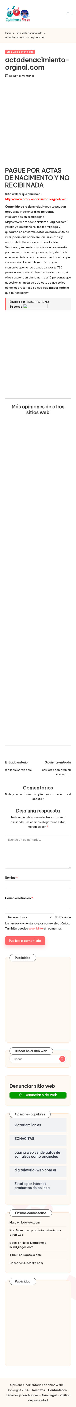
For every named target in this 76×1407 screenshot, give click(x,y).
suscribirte (35, 928)
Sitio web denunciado (20, 51)
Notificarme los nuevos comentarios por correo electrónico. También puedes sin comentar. (38, 922)
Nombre (11, 877)
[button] (62, 1059)
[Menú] (69, 14)
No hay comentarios (21, 75)
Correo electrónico (19, 898)
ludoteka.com (30, 1222)
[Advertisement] (38, 125)
